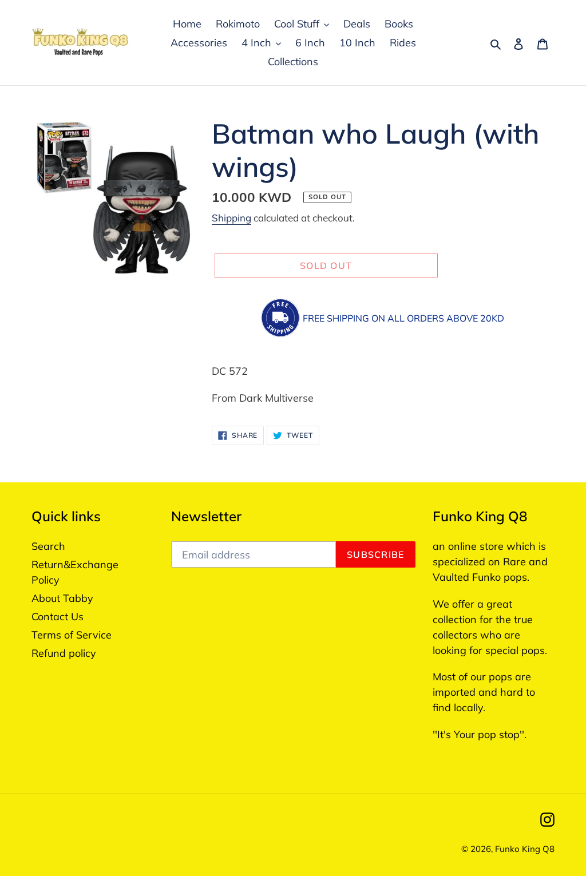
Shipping (231, 218)
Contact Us (57, 616)
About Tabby (62, 598)
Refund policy (63, 653)
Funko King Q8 (525, 848)
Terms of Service (71, 634)
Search (48, 546)
